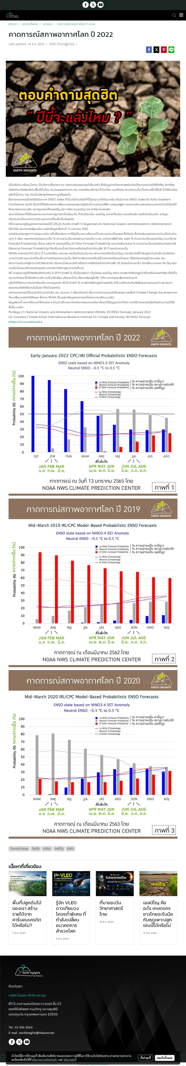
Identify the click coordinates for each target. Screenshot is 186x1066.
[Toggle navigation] (181, 15)
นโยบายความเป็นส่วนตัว (44, 1059)
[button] (173, 15)
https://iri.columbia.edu (25, 322)
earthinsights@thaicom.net (36, 1033)
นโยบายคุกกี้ (70, 1059)
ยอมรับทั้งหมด (164, 1057)
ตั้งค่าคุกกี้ (145, 1057)
